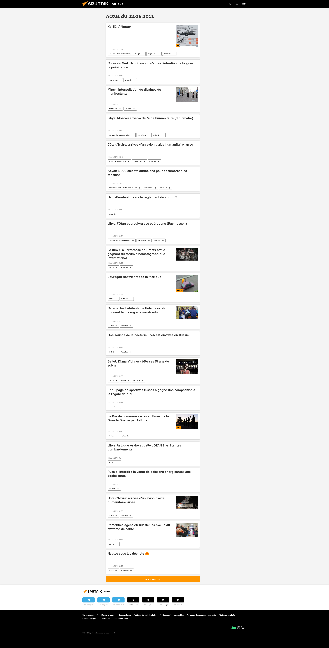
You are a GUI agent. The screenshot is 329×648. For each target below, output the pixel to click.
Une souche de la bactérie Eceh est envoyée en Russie (148, 335)
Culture (111, 267)
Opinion (111, 544)
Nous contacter (124, 615)
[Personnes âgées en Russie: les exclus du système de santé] (187, 530)
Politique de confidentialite (145, 615)
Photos (111, 436)
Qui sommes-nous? (90, 615)
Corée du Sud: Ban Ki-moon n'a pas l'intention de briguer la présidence (150, 65)
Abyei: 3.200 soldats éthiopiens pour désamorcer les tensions (147, 173)
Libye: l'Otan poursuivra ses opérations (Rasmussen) (147, 223)
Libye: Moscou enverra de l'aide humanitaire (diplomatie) (150, 118)
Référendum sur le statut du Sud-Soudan (123, 188)
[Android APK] (238, 628)
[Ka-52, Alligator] (187, 36)
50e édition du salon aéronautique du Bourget (124, 54)
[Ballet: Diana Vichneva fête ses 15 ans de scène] (187, 366)
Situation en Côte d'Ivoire (117, 161)
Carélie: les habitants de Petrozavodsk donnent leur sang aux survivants (136, 310)
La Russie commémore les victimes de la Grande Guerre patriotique (138, 418)
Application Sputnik (90, 618)
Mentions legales (108, 615)
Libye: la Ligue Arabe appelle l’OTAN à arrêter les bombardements (144, 447)
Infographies (152, 54)
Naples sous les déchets (126, 553)
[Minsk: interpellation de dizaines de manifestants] (187, 94)
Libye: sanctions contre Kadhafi (119, 135)
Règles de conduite (227, 615)
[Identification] (230, 3)
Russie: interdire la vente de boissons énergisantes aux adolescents (149, 474)
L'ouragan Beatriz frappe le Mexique (134, 277)
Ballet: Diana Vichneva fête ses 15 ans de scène (138, 363)
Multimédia (167, 54)
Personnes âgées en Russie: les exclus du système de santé (139, 527)
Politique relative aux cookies (171, 615)
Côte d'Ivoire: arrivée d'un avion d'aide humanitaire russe (150, 144)
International (113, 80)
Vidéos (111, 299)
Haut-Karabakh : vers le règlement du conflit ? (142, 197)
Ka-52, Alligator (119, 27)
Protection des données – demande (201, 615)
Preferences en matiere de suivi (115, 618)
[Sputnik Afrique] (96, 7)
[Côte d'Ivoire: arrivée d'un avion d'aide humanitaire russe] (187, 502)
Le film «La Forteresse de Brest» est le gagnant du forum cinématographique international (136, 254)
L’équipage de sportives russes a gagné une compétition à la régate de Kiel (151, 392)
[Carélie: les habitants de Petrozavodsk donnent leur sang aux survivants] (187, 312)
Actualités (128, 80)
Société (111, 326)
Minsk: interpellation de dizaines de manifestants (134, 91)
